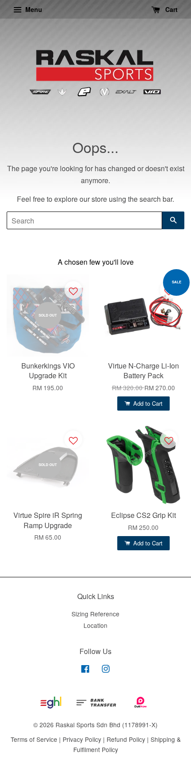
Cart (170, 9)
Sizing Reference (95, 613)
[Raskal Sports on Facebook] (85, 670)
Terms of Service (34, 739)
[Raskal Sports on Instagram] (106, 670)
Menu (33, 9)
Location (95, 625)
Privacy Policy (82, 739)
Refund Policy (126, 739)
